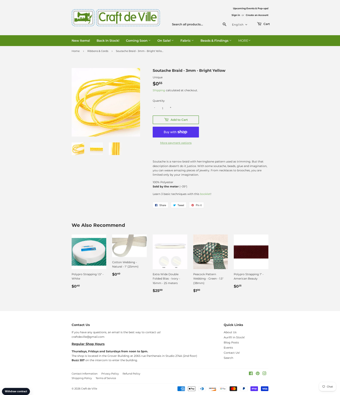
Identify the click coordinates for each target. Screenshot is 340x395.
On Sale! (164, 40)
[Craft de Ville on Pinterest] (258, 374)
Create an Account (257, 15)
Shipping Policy (82, 378)
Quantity (159, 100)
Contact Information (85, 373)
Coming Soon (137, 40)
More (243, 40)
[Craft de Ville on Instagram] (264, 374)
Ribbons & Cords (97, 51)
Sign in (236, 15)
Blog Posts (231, 342)
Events (228, 347)
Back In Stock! (108, 40)
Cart (266, 24)
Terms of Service (106, 378)
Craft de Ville (89, 388)
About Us (230, 332)
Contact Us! (232, 352)
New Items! (81, 40)
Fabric (185, 40)
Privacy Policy (110, 373)
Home (76, 51)
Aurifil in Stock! (234, 337)
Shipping (159, 90)
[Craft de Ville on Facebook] (251, 374)
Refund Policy (131, 373)
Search (228, 358)
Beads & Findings (214, 40)
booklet (205, 194)
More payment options (176, 143)
